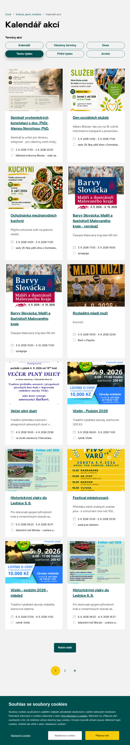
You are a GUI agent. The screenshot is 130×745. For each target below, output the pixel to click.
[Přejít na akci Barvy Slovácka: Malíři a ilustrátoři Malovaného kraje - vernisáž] (96, 187)
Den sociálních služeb (91, 118)
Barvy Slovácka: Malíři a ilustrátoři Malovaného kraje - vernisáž (93, 220)
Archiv (105, 54)
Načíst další (65, 647)
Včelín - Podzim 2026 (90, 411)
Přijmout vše (102, 735)
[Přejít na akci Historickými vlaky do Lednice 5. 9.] (34, 470)
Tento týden (24, 54)
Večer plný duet (24, 411)
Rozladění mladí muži (90, 313)
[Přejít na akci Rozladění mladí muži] (96, 285)
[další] (74, 671)
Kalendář (24, 45)
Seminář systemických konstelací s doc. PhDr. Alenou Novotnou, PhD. (30, 123)
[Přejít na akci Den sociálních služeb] (96, 90)
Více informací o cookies (74, 715)
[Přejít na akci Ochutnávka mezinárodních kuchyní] (34, 187)
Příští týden (65, 54)
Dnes (105, 45)
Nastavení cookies (20, 735)
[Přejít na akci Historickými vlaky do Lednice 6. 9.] (96, 562)
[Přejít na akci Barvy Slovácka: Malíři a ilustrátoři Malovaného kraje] (34, 285)
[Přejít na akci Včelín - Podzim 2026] (96, 383)
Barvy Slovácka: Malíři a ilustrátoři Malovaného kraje (30, 318)
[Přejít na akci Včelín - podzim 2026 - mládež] (34, 562)
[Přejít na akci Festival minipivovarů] (96, 470)
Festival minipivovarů (90, 498)
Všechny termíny (65, 45)
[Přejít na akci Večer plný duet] (34, 383)
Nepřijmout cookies (65, 735)
